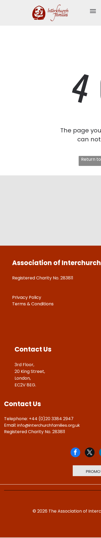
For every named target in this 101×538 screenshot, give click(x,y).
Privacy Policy (26, 297)
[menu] (93, 11)
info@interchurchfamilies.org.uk (48, 425)
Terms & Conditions (33, 304)
